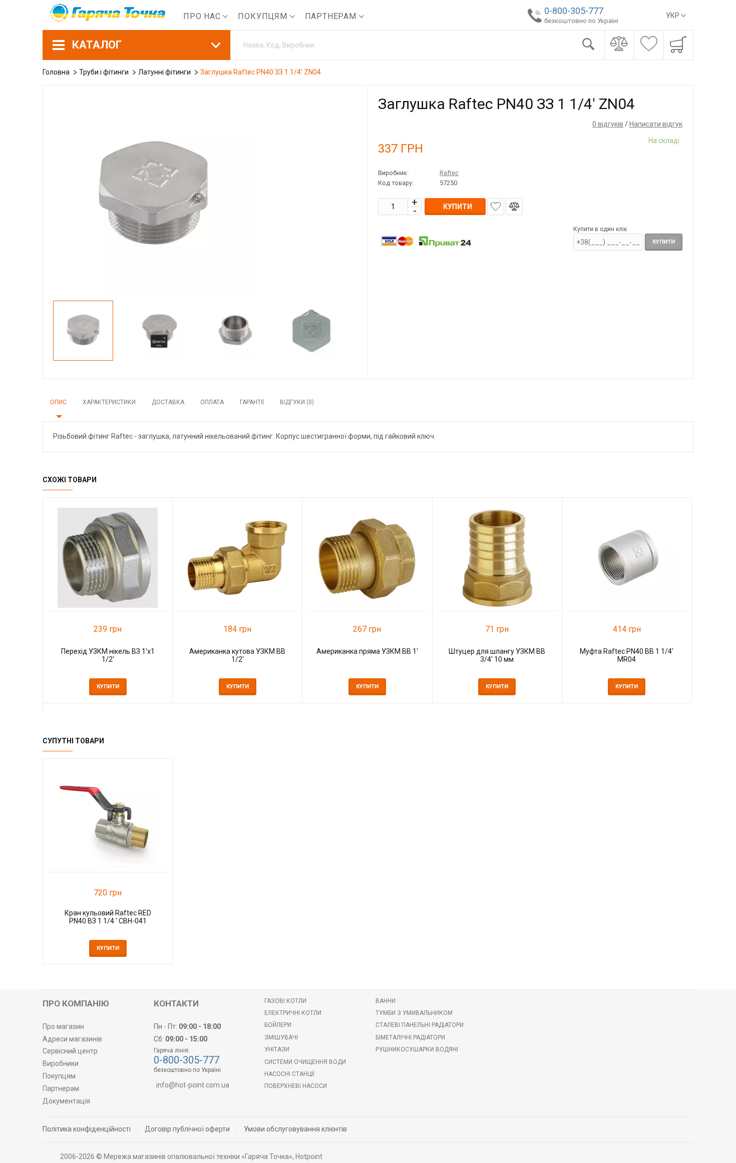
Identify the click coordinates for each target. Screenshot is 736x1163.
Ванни (386, 1000)
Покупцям (263, 16)
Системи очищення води (305, 1061)
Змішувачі (281, 1037)
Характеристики (109, 402)
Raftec (449, 173)
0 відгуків (607, 124)
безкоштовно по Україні (581, 21)
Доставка (168, 402)
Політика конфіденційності (87, 1129)
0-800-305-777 (573, 11)
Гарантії (252, 402)
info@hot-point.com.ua (192, 1085)
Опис (58, 402)
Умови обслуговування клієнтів (295, 1129)
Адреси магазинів (72, 1039)
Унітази (276, 1049)
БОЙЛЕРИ (277, 1024)
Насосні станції (289, 1073)
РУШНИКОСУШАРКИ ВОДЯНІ (417, 1049)
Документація (66, 1101)
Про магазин (63, 1026)
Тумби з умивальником (414, 1012)
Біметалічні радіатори (410, 1037)
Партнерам (332, 16)
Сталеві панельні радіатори (420, 1024)
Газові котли (285, 1000)
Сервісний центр (70, 1051)
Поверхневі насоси (295, 1085)
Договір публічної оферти (187, 1129)
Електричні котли (292, 1012)
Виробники (61, 1063)
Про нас (203, 16)
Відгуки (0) (297, 402)
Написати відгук (655, 124)
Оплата (212, 402)
